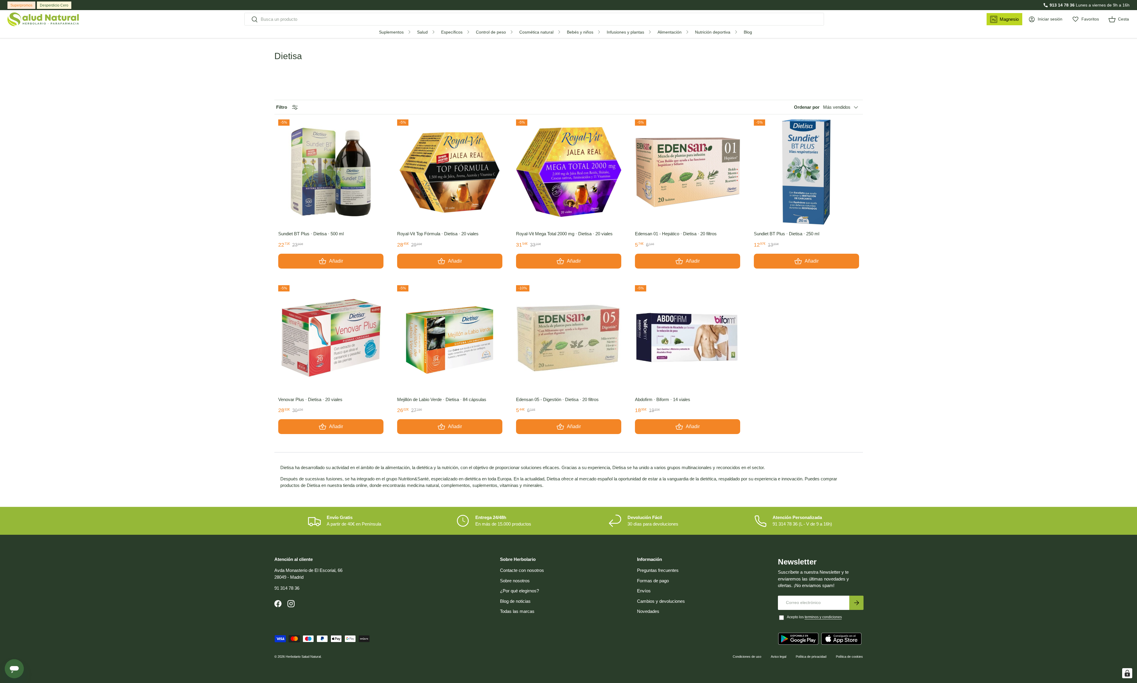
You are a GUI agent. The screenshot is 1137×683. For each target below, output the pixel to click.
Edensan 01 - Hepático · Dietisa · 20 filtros (676, 233)
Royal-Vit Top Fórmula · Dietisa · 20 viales (438, 233)
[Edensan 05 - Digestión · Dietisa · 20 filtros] (568, 337)
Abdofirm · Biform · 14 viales (662, 399)
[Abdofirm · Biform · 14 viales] (687, 337)
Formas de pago (653, 580)
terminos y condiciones (823, 617)
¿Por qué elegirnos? (519, 590)
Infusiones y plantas (625, 32)
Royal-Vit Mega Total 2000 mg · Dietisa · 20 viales (564, 233)
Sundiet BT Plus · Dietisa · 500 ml (311, 233)
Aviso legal (778, 656)
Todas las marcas (517, 611)
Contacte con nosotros (522, 570)
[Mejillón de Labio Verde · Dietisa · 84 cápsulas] (449, 337)
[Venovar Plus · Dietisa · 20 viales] (330, 337)
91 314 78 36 (286, 588)
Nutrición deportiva (712, 32)
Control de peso (491, 32)
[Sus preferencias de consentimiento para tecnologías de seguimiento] (1127, 673)
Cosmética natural (536, 32)
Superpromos (21, 5)
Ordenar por (807, 107)
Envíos (644, 590)
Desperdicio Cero (54, 5)
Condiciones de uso (747, 656)
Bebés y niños (580, 32)
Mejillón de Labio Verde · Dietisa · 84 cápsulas (441, 399)
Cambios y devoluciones (661, 601)
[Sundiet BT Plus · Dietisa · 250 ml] (806, 172)
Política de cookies (849, 656)
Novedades (648, 611)
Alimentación (670, 32)
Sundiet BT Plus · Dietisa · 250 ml (786, 233)
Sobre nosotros (515, 580)
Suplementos (391, 32)
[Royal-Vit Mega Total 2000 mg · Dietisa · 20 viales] (568, 172)
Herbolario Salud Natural (303, 656)
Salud (422, 32)
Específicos (452, 32)
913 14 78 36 (1062, 5)
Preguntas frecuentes (658, 570)
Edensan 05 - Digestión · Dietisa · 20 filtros (557, 399)
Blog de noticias (515, 601)
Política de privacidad (811, 656)
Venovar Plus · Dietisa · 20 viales (310, 399)
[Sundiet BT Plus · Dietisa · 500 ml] (330, 172)
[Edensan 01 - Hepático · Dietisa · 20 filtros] (687, 172)
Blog (748, 32)
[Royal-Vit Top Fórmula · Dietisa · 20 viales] (449, 172)
